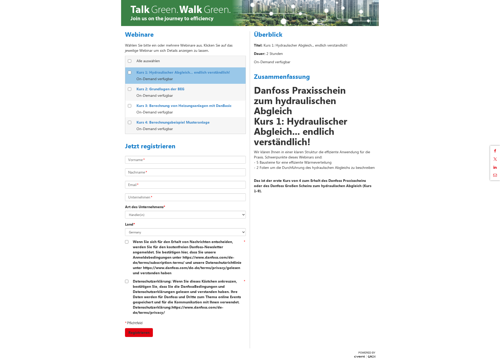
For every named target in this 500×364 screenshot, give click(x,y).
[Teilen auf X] (495, 159)
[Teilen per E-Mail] (495, 175)
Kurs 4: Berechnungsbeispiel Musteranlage (173, 122)
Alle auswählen (148, 60)
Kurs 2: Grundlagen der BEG (160, 88)
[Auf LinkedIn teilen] (495, 167)
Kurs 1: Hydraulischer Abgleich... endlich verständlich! (183, 72)
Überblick (268, 34)
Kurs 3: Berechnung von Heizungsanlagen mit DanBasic (184, 105)
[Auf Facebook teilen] (495, 151)
